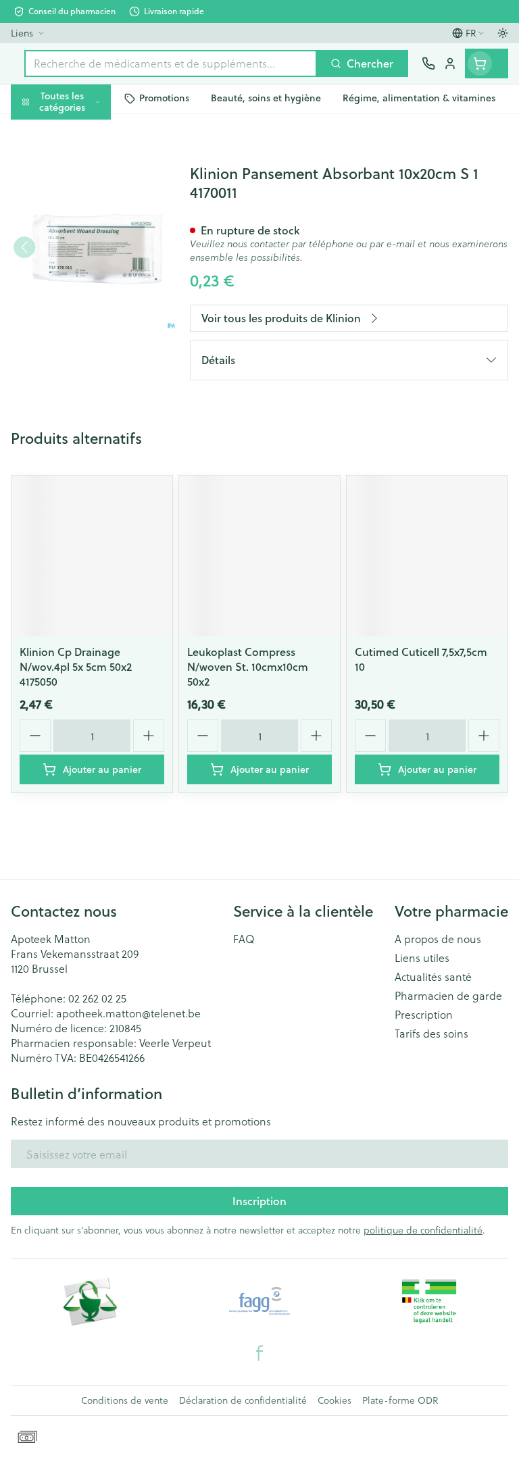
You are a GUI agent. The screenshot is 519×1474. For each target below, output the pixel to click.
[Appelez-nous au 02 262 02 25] (428, 63)
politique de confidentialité (423, 1230)
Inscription (259, 1201)
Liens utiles (422, 957)
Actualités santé (433, 976)
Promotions (40, 130)
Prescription (424, 1014)
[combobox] (170, 63)
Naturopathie (86, 310)
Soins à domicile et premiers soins (86, 348)
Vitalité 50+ (86, 278)
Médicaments (86, 417)
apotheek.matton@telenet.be (128, 1013)
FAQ (244, 939)
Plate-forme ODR (400, 1400)
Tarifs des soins (431, 1033)
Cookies (334, 1400)
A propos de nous (438, 939)
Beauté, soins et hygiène (86, 166)
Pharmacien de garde (448, 995)
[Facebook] (259, 1353)
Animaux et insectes (86, 385)
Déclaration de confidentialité (243, 1400)
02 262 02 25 (97, 998)
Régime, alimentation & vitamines (86, 209)
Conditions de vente (124, 1400)
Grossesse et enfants (86, 246)
